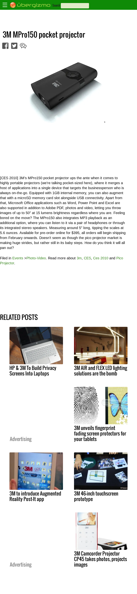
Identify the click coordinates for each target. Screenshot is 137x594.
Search (56, 5)
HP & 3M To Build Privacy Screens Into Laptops (32, 370)
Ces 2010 (100, 258)
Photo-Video (36, 258)
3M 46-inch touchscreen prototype (96, 496)
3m (79, 258)
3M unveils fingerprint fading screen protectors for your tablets (100, 433)
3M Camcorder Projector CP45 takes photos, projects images (100, 559)
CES (87, 258)
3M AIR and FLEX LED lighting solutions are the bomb (100, 370)
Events (17, 258)
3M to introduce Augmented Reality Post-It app (35, 496)
